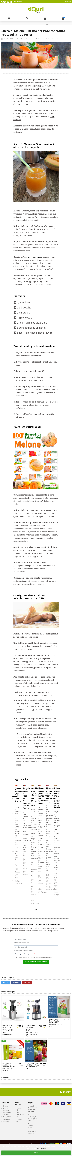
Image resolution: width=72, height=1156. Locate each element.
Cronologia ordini (19, 1120)
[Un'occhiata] (15, 1023)
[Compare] (12, 1023)
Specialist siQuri (18, 1109)
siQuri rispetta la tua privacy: (24, 954)
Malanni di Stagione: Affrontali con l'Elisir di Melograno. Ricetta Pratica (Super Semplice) (58, 797)
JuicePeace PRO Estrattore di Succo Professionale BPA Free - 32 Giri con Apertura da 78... (32, 1031)
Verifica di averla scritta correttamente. (23, 950)
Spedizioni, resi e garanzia (7, 1113)
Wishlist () (67, 1)
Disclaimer (6, 1121)
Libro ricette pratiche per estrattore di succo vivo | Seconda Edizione (8, 1066)
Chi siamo (6, 1106)
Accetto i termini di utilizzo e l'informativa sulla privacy (34, 957)
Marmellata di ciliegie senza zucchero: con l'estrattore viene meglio (50, 795)
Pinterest (27, 982)
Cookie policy (7, 1119)
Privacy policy (7, 1117)
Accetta (36, 1152)
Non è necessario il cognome (21, 942)
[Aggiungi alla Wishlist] (10, 1023)
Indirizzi (18, 1117)
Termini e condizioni (6, 1109)
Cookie (41, 1148)
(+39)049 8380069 (30, 1126)
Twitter (6, 982)
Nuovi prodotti (18, 1)
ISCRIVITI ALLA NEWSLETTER (36, 962)
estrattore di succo (33, 257)
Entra (17, 1112)
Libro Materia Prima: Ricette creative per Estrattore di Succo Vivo (55, 1022)
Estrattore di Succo (29, 39)
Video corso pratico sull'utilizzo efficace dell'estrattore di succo (32, 1065)
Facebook (16, 982)
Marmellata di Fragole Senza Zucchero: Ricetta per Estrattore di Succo (42, 796)
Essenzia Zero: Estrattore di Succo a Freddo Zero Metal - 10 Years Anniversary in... (7, 1030)
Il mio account (20, 1114)
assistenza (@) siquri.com (32, 1132)
